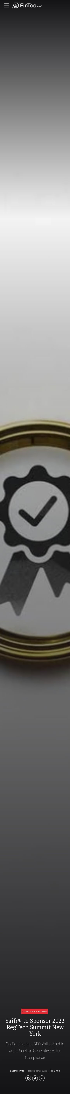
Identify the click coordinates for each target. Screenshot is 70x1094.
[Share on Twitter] (35, 1078)
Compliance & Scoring (35, 1011)
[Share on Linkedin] (42, 1078)
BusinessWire (17, 1070)
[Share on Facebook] (28, 1078)
